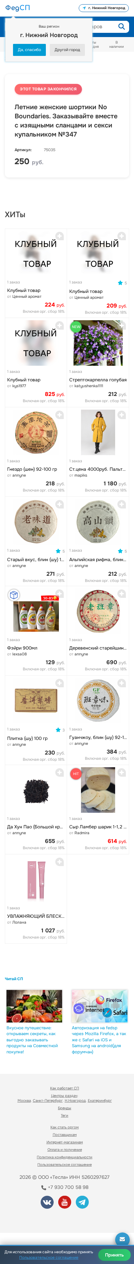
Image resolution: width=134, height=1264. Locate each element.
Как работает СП (64, 1088)
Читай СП (14, 978)
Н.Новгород (75, 1100)
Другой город (67, 49)
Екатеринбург (100, 1100)
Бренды (64, 1108)
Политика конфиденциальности (64, 1157)
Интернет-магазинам (65, 1142)
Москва (24, 1100)
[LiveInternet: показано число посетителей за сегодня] (29, 1219)
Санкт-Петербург (48, 1100)
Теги (64, 1115)
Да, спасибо (29, 49)
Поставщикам (65, 1134)
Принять (114, 1255)
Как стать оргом (64, 1127)
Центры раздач (64, 1095)
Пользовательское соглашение (64, 1164)
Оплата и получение (64, 1149)
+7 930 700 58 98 (67, 1187)
